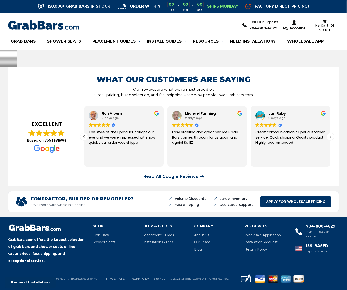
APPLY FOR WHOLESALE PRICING (295, 202)
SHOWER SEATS (64, 41)
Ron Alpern (112, 113)
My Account (294, 28)
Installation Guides (158, 242)
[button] (330, 136)
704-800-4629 (263, 28)
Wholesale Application (263, 235)
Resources (206, 41)
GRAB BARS (23, 41)
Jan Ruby (277, 113)
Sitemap (159, 278)
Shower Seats (104, 242)
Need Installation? (253, 41)
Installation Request (261, 242)
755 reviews (55, 140)
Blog (198, 249)
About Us (201, 235)
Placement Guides (114, 41)
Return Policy (256, 249)
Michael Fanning (200, 113)
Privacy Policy (116, 278)
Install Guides (164, 41)
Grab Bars (101, 235)
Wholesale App (305, 41)
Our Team (202, 242)
